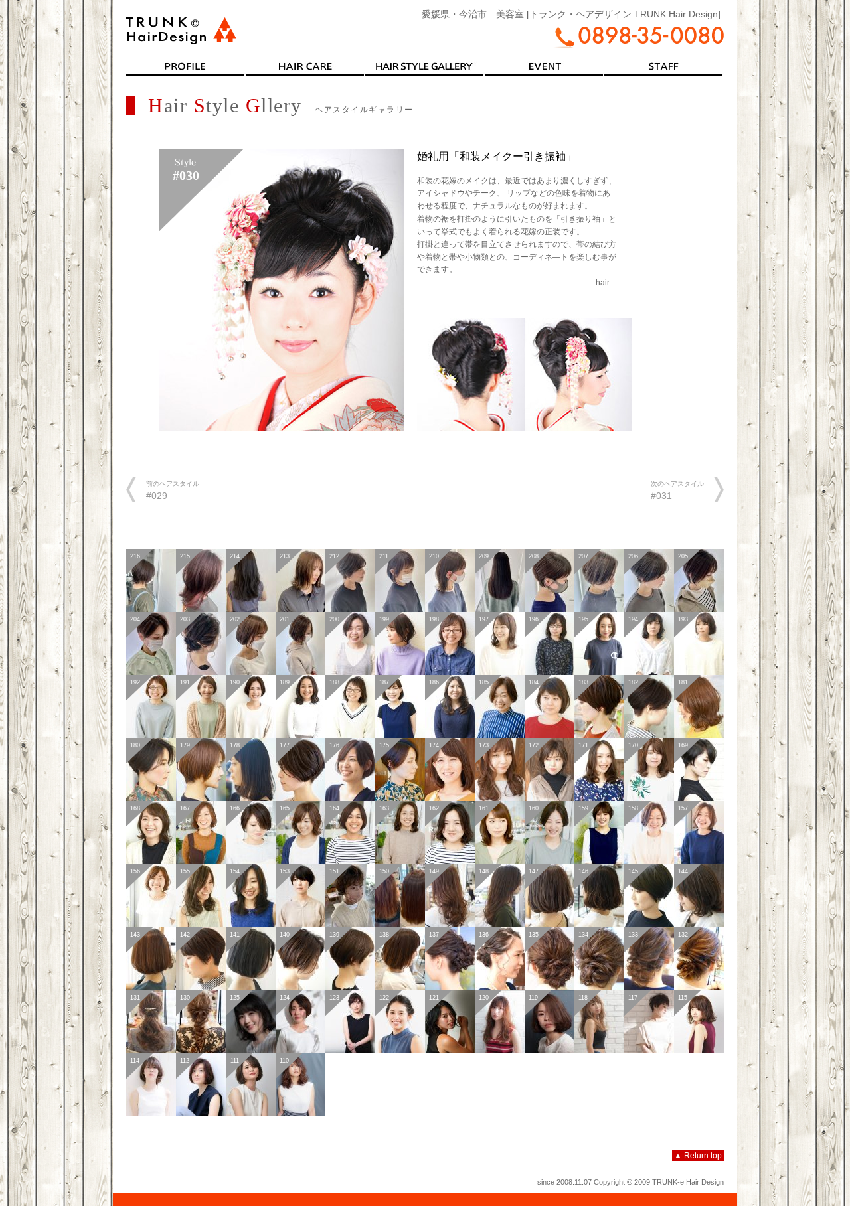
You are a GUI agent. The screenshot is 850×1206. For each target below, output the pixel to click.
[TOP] (181, 39)
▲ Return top (698, 1155)
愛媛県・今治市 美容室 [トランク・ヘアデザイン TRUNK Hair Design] (571, 14)
